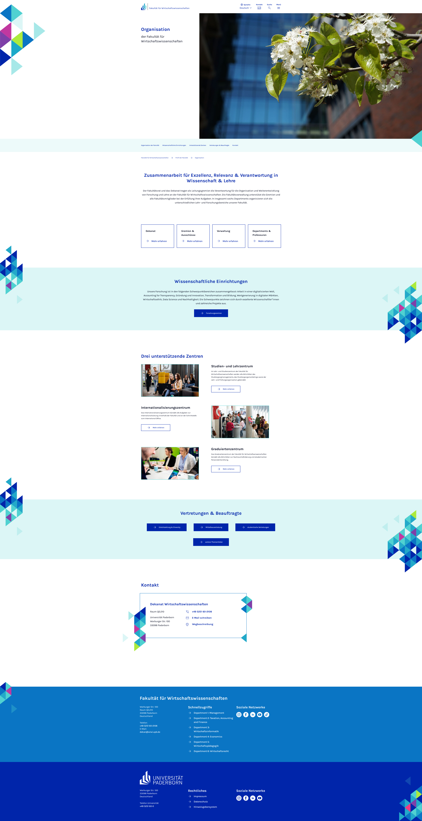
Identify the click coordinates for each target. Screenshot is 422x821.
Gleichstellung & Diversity (169, 527)
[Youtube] (259, 714)
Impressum (200, 796)
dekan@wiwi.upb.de (150, 732)
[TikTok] (266, 714)
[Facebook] (245, 714)
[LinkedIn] (252, 714)
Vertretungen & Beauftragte (219, 145)
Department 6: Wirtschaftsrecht (211, 751)
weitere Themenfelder (214, 542)
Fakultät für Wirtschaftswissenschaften (169, 8)
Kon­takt (235, 145)
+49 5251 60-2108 (148, 726)
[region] (209, 145)
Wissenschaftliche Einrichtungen (174, 145)
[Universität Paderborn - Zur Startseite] (143, 6)
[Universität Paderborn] (211, 777)
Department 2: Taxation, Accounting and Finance (213, 720)
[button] (247, 6)
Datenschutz (201, 801)
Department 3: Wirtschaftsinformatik (206, 729)
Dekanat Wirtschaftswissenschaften (179, 604)
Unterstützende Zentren (197, 145)
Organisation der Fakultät (150, 145)
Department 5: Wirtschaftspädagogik (206, 743)
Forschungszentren (214, 313)
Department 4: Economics (208, 736)
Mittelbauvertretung (214, 527)
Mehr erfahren (228, 389)
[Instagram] (239, 714)
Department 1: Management (209, 712)
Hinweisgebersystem (205, 806)
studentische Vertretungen (258, 527)
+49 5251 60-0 (147, 806)
